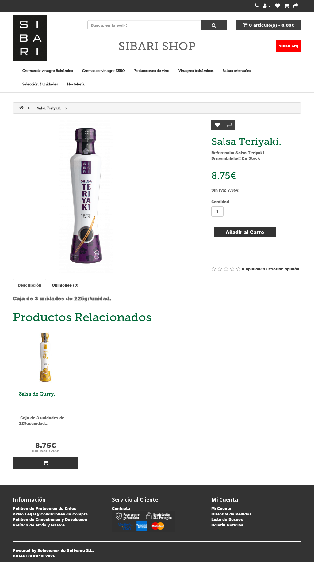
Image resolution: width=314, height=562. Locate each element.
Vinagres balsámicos (195, 71)
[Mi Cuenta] (267, 6)
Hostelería (76, 84)
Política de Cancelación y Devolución (50, 519)
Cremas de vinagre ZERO (103, 71)
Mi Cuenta (221, 508)
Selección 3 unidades (40, 84)
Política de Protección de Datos (44, 508)
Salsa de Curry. (37, 394)
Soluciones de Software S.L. (65, 550)
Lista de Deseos (227, 519)
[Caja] (295, 6)
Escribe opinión (283, 269)
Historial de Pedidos (231, 514)
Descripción (29, 285)
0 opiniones (253, 269)
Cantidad (220, 201)
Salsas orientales (237, 71)
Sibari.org (288, 46)
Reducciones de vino (151, 71)
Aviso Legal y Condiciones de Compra (50, 514)
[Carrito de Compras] (286, 6)
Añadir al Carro (245, 232)
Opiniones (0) (65, 285)
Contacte (121, 508)
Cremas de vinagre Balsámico (47, 71)
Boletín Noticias (227, 525)
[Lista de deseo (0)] (277, 6)
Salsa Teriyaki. (49, 108)
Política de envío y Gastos (39, 525)
